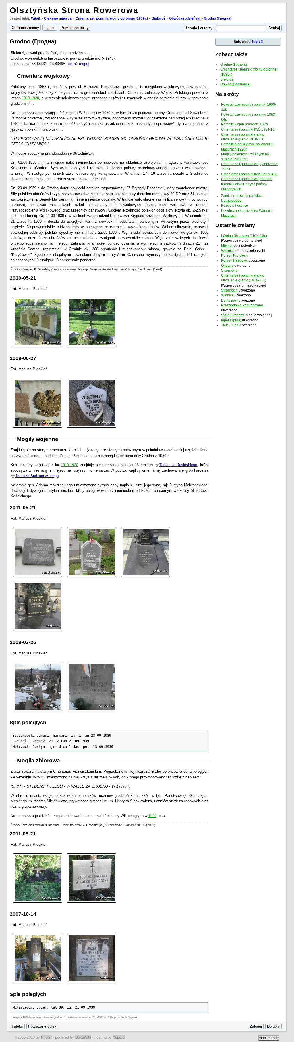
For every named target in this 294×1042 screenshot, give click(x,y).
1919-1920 (30, 98)
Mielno (226, 245)
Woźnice (228, 250)
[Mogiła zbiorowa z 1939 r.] (38, 878)
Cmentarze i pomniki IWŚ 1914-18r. (248, 129)
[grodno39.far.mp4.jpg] (38, 606)
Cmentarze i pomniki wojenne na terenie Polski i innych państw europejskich (246, 184)
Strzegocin (229, 290)
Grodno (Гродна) (217, 18)
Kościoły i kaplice (234, 205)
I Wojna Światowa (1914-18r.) (244, 235)
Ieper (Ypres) (231, 320)
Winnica (227, 295)
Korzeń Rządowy (234, 260)
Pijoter (46, 1037)
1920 (152, 816)
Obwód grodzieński (184, 18)
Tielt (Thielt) (230, 325)
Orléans (227, 265)
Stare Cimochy (232, 315)
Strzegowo (229, 270)
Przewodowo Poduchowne (242, 305)
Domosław (229, 300)
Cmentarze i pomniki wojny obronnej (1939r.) (112, 18)
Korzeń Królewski (234, 255)
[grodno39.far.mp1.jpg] (38, 552)
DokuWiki (83, 1037)
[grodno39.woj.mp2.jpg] (38, 402)
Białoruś (158, 18)
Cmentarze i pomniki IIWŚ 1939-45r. (249, 174)
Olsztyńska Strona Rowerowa (74, 10)
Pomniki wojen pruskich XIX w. (244, 124)
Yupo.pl (119, 1037)
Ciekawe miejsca (58, 18)
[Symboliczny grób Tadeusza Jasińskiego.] (92, 552)
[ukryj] (257, 41)
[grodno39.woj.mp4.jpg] (92, 402)
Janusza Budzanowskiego (37, 476)
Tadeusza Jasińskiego (178, 465)
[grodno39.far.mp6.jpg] (92, 686)
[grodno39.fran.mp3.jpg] (38, 958)
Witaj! (35, 18)
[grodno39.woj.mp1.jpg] (38, 322)
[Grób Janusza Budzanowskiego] (38, 686)
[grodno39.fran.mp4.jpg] (92, 958)
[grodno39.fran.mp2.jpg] (92, 878)
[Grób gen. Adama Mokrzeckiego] (146, 552)
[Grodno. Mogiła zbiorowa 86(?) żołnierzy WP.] (92, 322)
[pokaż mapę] (78, 64)
